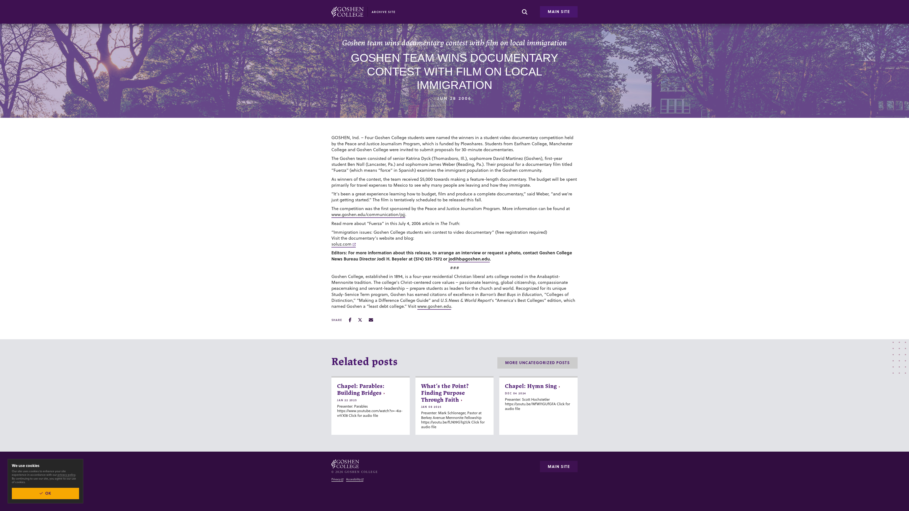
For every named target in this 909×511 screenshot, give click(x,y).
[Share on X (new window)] (360, 320)
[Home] (347, 11)
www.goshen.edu (434, 306)
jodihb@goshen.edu (469, 259)
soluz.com (341, 244)
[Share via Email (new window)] (371, 320)
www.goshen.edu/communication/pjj (368, 214)
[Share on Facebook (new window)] (350, 320)
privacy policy (66, 475)
